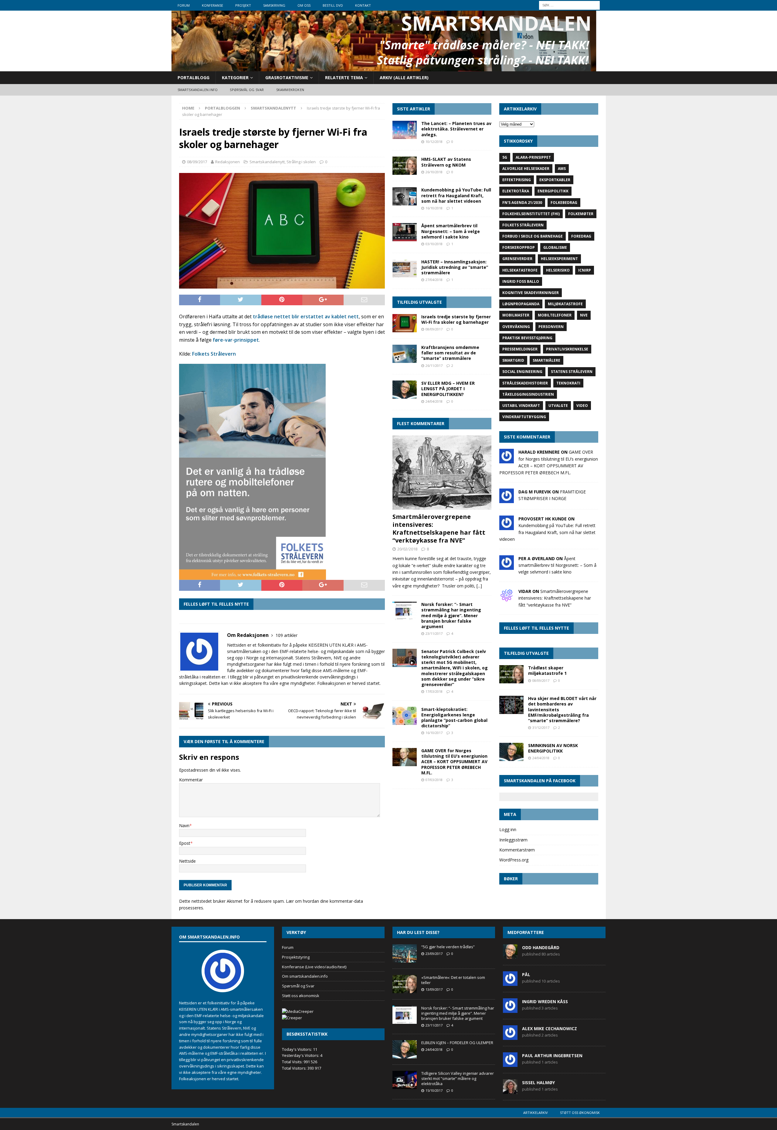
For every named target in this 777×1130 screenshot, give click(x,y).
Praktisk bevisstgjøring (527, 337)
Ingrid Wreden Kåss (545, 1001)
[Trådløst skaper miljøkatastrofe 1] (511, 674)
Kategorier (235, 77)
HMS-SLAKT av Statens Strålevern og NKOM (446, 161)
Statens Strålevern (571, 371)
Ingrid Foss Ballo (520, 281)
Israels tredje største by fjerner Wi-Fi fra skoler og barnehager (456, 319)
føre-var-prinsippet (236, 340)
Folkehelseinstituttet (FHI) (531, 213)
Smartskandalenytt (267, 161)
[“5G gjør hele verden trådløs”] (404, 953)
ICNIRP (584, 270)
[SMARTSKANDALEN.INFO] (383, 68)
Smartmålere (546, 360)
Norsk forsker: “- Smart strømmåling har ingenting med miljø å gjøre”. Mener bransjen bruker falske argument (451, 615)
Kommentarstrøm (517, 850)
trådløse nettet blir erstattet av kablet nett (306, 316)
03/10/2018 (434, 244)
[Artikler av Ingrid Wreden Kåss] (510, 1009)
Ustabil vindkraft (521, 405)
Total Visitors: (294, 1068)
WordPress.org (513, 860)
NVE (584, 315)
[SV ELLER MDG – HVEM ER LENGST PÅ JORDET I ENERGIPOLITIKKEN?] (404, 390)
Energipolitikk (553, 191)
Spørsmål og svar (247, 89)
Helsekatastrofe (520, 270)
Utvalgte (558, 405)
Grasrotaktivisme (286, 77)
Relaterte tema (344, 77)
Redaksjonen (227, 161)
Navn (184, 825)
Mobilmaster (515, 315)
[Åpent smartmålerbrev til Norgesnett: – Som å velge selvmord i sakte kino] (404, 232)
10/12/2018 (434, 141)
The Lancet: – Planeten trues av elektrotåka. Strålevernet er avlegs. (456, 128)
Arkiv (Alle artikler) (404, 77)
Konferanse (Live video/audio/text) (314, 966)
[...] (479, 586)
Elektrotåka (515, 191)
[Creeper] (292, 1017)
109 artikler (286, 635)
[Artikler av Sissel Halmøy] (510, 1090)
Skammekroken (290, 89)
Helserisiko (558, 270)
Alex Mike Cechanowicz (549, 1028)
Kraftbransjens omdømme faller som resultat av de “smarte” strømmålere (450, 352)
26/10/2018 (434, 172)
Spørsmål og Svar (298, 986)
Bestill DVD (333, 5)
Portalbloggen (222, 108)
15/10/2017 (434, 1090)
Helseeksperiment (559, 258)
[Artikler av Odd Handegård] (510, 955)
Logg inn (507, 829)
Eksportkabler (554, 179)
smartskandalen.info (198, 89)
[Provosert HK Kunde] (506, 526)
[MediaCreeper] (298, 1011)
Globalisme (555, 247)
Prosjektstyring (296, 957)
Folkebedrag (564, 202)
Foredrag (581, 236)
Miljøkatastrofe (565, 303)
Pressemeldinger (520, 349)
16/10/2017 (434, 732)
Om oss (303, 5)
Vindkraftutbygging (524, 416)
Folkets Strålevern (214, 353)
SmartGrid (513, 360)
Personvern (551, 326)
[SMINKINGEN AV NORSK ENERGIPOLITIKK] (511, 752)
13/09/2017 (434, 989)
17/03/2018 (434, 691)
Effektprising (516, 179)
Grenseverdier (517, 258)
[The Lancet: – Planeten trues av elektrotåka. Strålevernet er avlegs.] (404, 130)
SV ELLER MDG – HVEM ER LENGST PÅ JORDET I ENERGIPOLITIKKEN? (448, 388)
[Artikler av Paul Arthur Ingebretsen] (510, 1063)
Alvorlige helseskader (525, 168)
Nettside (187, 861)
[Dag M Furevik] (506, 499)
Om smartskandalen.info (305, 976)
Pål (526, 974)
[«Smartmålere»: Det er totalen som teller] (404, 984)
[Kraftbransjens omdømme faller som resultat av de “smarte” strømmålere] (404, 354)
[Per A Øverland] (506, 566)
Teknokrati (568, 383)
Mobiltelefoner (555, 315)
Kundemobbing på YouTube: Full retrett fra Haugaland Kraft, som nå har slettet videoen (456, 195)
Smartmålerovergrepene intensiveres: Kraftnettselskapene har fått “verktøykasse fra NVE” (438, 528)
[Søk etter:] (569, 5)
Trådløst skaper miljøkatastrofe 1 (547, 670)
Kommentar (191, 780)
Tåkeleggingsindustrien (528, 394)
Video (582, 405)
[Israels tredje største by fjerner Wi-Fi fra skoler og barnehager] (404, 323)
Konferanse (212, 5)
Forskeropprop (518, 247)
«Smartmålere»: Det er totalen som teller (453, 980)
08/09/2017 (197, 161)
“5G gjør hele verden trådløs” (448, 946)
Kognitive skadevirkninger (530, 292)
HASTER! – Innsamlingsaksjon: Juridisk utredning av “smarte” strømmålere (454, 267)
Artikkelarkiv (535, 1112)
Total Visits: (293, 1061)
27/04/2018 (434, 279)
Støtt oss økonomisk (300, 995)
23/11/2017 (434, 633)
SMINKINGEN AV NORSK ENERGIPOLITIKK (553, 748)
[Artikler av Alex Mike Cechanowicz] (510, 1036)
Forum (184, 5)
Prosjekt (243, 5)
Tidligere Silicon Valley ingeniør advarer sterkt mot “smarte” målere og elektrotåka (457, 1078)
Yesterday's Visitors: (301, 1055)
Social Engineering (522, 371)
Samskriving (274, 5)
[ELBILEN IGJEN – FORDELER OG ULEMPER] (404, 1049)
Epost (184, 843)
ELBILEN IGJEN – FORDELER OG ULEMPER (457, 1042)
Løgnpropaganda (520, 303)
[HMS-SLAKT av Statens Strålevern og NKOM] (404, 166)
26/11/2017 (434, 365)
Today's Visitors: (297, 1049)
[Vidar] (506, 599)
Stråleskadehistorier (525, 383)
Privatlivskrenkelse (567, 349)
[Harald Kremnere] (506, 460)
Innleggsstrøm (513, 840)
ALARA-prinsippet (533, 157)
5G (504, 157)
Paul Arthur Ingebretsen (552, 1055)
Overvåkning (516, 326)
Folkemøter (580, 213)
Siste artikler (413, 109)
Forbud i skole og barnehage (532, 236)
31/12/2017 (540, 727)
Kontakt (363, 5)
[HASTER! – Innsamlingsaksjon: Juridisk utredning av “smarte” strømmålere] (404, 268)
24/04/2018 (434, 401)
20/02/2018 (407, 549)
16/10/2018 (434, 208)
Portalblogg (193, 77)
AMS (562, 168)
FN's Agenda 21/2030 (522, 202)
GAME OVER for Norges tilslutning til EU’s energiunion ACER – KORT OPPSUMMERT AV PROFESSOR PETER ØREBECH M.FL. (454, 762)
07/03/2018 (434, 779)
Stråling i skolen (301, 161)
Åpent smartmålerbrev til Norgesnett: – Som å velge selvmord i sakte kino (450, 231)
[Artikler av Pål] (510, 982)
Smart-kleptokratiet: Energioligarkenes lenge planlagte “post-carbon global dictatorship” (454, 717)
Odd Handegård (540, 947)
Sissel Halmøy (538, 1082)
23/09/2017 (434, 953)
